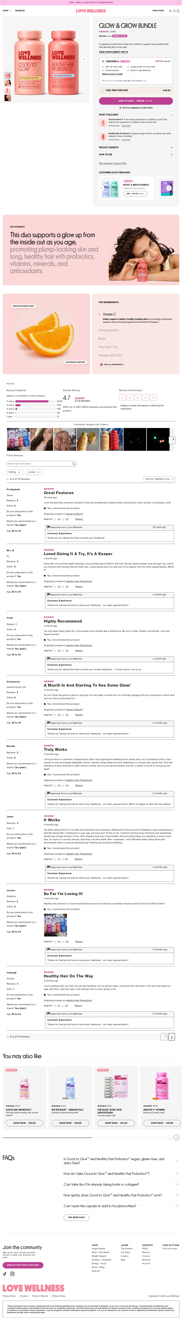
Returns (146, 1252)
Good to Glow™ (74, 514)
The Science (127, 1249)
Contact (146, 1256)
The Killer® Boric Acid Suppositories (110, 1111)
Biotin (102, 338)
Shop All (96, 1271)
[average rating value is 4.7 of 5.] (104, 32)
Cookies (24, 1296)
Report (79, 519)
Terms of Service (40, 1296)
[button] (174, 11)
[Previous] (101, 188)
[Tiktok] (5, 1274)
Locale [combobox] (31, 472)
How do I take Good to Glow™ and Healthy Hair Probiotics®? (106, 1173)
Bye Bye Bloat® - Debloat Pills (67, 1110)
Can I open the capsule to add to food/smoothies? (100, 1206)
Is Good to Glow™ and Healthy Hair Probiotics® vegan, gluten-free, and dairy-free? (114, 1161)
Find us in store (170, 1249)
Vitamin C (109, 314)
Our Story (125, 1252)
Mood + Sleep (98, 1267)
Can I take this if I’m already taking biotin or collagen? (101, 1184)
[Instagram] (12, 1274)
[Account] (170, 11)
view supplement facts (113, 52)
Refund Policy (58, 1296)
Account (146, 1264)
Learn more (126, 126)
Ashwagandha (108, 330)
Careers (124, 1256)
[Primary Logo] (91, 11)
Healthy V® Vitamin (154, 1110)
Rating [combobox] (12, 472)
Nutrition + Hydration (101, 1260)
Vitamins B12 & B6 (110, 355)
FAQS (145, 1249)
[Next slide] (84, 60)
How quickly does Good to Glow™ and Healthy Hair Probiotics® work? (113, 1195)
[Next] (169, 188)
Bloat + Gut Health (100, 1252)
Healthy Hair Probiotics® (79, 581)
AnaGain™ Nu (107, 347)
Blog (123, 1260)
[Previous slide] (7, 60)
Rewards (146, 1260)
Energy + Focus (99, 1264)
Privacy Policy (9, 1296)
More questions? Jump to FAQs (112, 163)
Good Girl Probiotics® (19, 1110)
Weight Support (99, 1256)
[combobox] (162, 479)
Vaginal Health (98, 1249)
